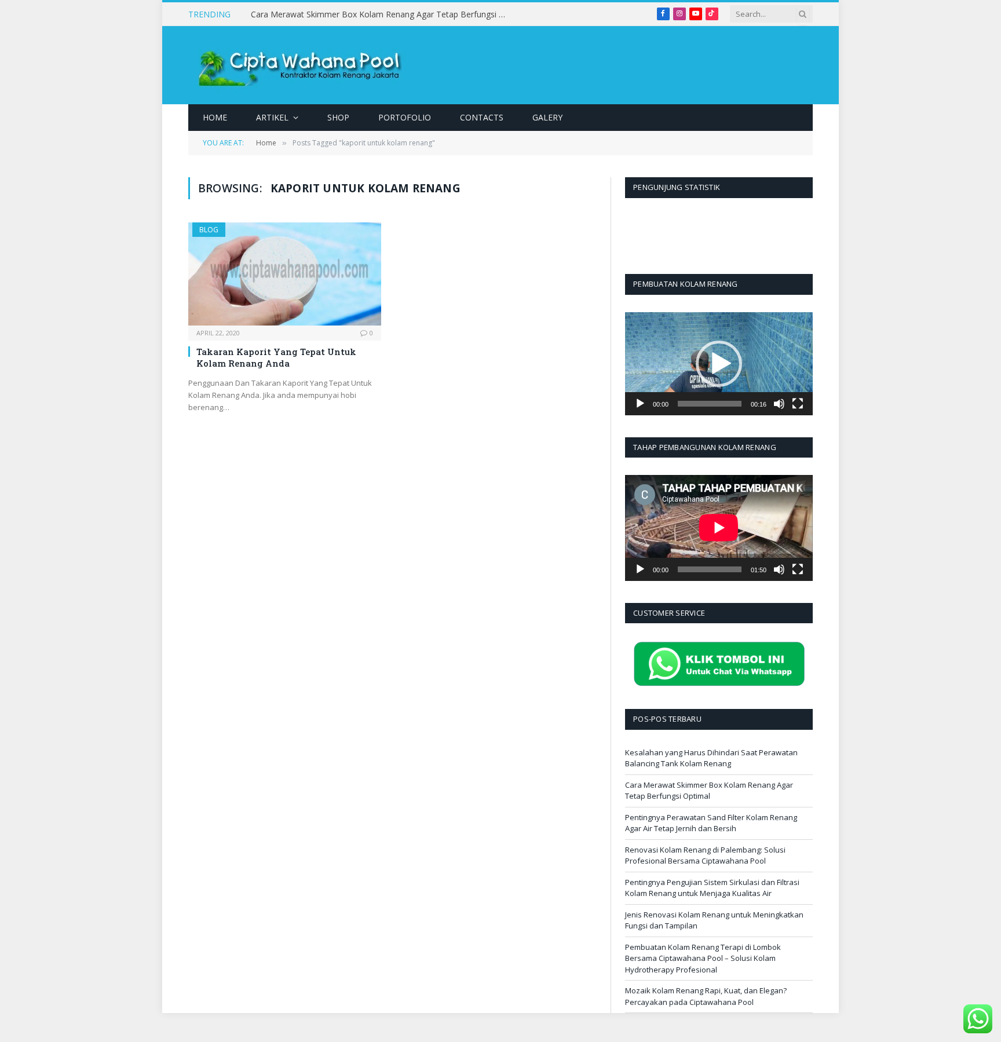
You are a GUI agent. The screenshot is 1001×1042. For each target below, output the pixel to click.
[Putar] (640, 404)
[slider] (709, 404)
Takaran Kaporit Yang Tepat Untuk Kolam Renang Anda (276, 357)
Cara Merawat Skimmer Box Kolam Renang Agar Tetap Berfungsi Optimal (381, 14)
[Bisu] (779, 404)
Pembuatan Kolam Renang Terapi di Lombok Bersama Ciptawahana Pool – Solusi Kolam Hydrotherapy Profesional (703, 958)
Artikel (272, 117)
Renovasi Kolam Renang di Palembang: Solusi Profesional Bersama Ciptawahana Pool (705, 855)
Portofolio (404, 117)
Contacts (481, 117)
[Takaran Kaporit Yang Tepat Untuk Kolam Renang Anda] (284, 273)
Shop (338, 117)
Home (215, 117)
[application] (719, 363)
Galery (547, 117)
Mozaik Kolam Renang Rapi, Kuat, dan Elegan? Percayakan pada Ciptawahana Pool (706, 996)
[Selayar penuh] (797, 404)
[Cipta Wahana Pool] (304, 65)
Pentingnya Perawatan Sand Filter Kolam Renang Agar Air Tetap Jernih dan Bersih (711, 823)
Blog (208, 230)
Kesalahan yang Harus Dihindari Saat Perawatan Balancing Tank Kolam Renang (711, 758)
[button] (719, 364)
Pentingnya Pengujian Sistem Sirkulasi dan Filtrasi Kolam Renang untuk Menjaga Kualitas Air (712, 888)
